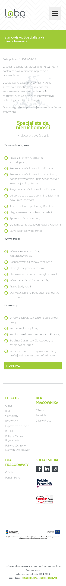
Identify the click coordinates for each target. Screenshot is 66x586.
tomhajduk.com (29, 578)
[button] (33, 365)
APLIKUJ (15, 365)
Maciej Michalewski (48, 578)
